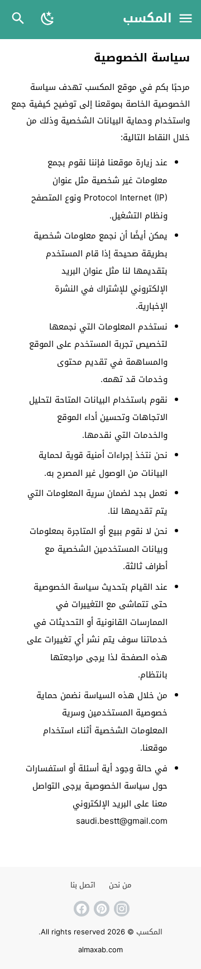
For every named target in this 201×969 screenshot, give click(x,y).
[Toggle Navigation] (185, 19)
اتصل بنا (82, 885)
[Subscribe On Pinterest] (100, 909)
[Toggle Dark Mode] (48, 19)
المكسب (147, 19)
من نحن (120, 885)
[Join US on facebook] (80, 909)
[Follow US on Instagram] (121, 909)
